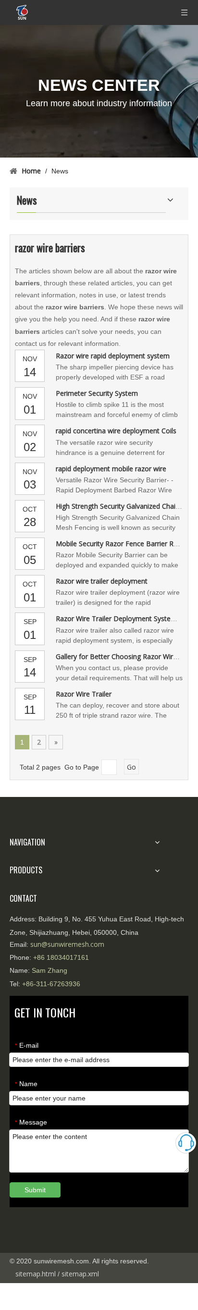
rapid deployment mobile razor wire (111, 468)
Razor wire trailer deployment (102, 581)
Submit (35, 1190)
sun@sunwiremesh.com (67, 944)
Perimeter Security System (97, 393)
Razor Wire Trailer (83, 693)
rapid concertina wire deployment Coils (116, 430)
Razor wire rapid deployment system (113, 355)
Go (131, 766)
